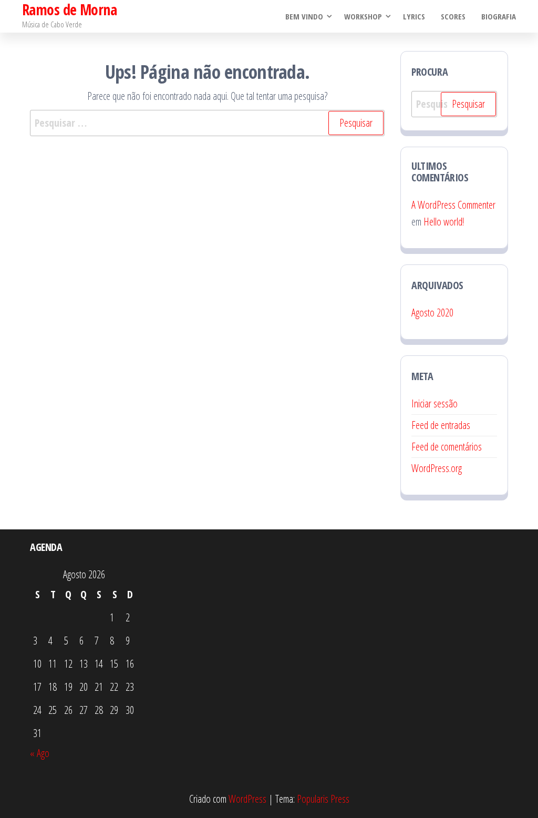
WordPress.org (436, 468)
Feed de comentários (446, 446)
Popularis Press (323, 799)
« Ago (39, 753)
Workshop (363, 16)
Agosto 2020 (432, 312)
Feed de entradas (440, 425)
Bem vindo (304, 16)
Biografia (498, 16)
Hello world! (443, 221)
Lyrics (414, 16)
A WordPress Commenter (453, 205)
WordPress (247, 799)
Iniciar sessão (434, 403)
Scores (453, 16)
